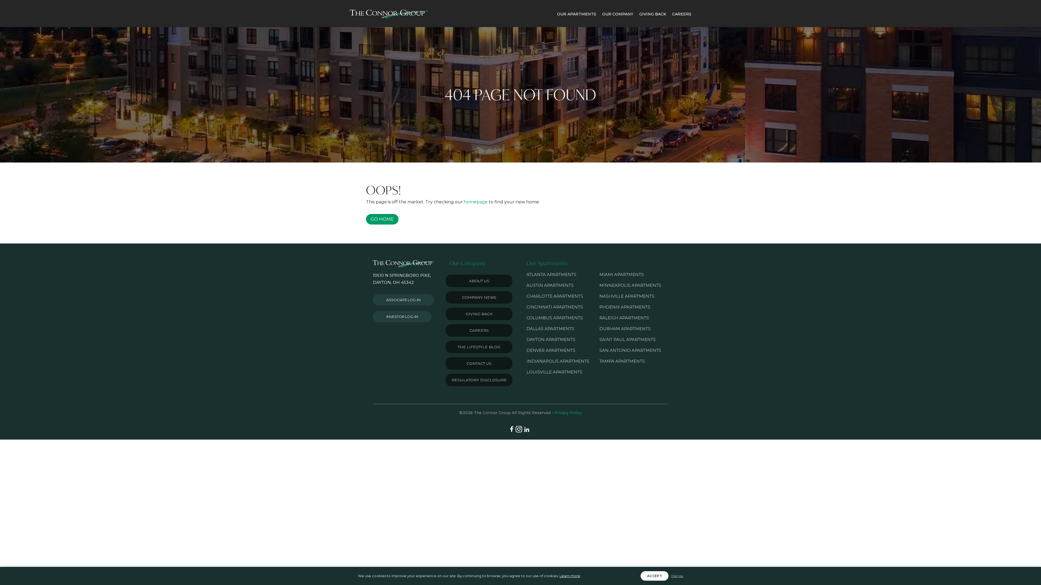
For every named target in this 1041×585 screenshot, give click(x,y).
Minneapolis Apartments (630, 285)
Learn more (570, 576)
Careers (479, 330)
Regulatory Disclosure (479, 380)
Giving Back (479, 313)
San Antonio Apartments (630, 350)
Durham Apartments (625, 328)
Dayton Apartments (550, 339)
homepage (476, 201)
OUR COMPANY (617, 14)
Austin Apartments (550, 285)
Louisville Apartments (554, 372)
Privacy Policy (568, 412)
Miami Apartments (621, 274)
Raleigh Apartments (624, 317)
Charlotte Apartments (554, 296)
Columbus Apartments (554, 317)
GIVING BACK (652, 14)
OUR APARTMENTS (576, 14)
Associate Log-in (403, 300)
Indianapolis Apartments (557, 361)
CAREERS (681, 14)
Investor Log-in (402, 316)
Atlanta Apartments (551, 274)
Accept (654, 576)
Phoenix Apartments (624, 307)
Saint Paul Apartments (627, 339)
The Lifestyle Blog (479, 346)
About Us (479, 280)
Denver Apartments (550, 350)
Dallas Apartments (550, 328)
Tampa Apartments (622, 361)
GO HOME (382, 219)
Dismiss (677, 576)
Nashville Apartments (626, 296)
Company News (479, 297)
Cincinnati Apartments (554, 307)
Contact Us (479, 363)
